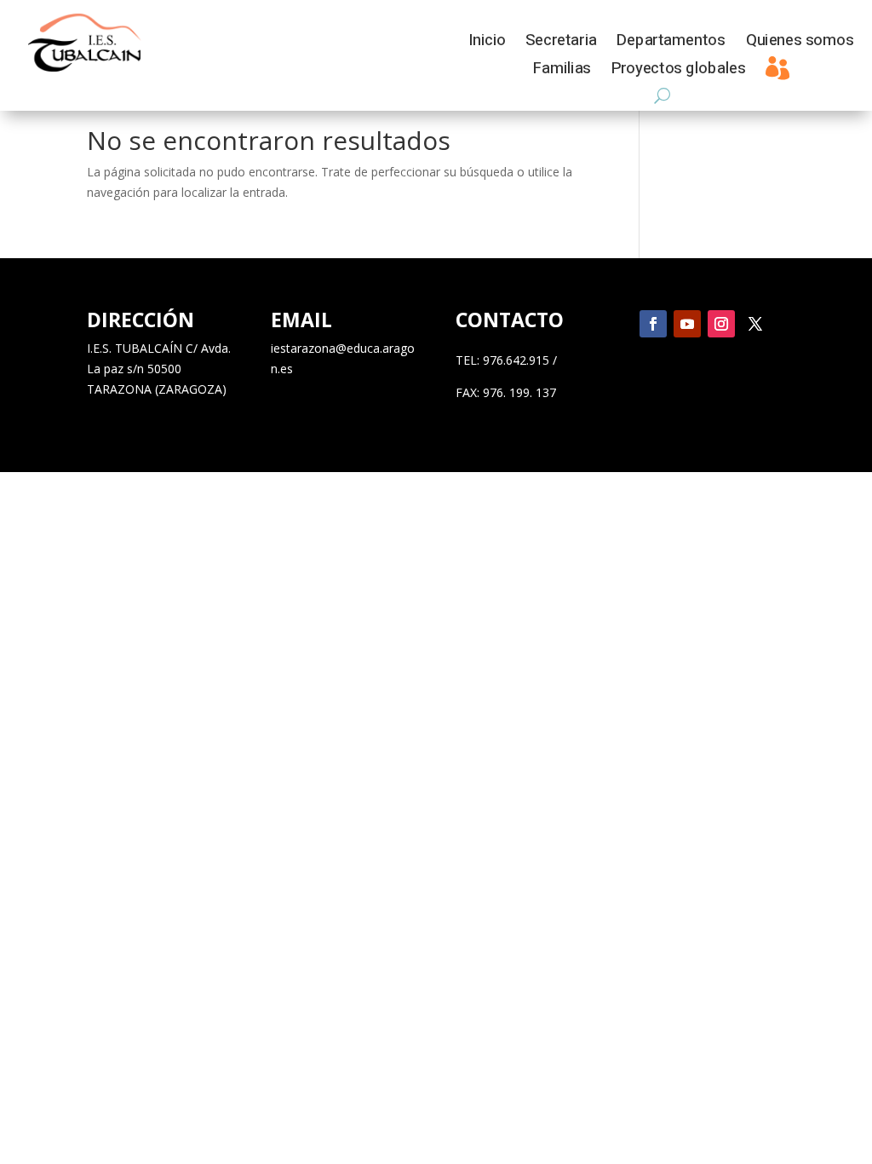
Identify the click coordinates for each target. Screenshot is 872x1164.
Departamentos (671, 43)
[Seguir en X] (755, 323)
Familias (562, 71)
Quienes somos (799, 43)
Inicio (486, 43)
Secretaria (560, 43)
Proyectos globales (678, 71)
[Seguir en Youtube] (687, 323)
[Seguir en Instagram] (721, 323)
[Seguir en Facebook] (653, 323)
